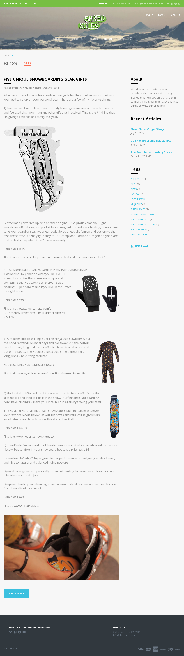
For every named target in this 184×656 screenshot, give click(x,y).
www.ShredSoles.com (28, 506)
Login (161, 15)
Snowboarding (140, 219)
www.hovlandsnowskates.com (36, 437)
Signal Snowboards (143, 214)
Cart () (175, 15)
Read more (16, 593)
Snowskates (138, 229)
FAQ (121, 39)
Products (74, 39)
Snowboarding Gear (143, 224)
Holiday (135, 194)
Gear (134, 184)
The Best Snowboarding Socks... (152, 152)
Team (93, 39)
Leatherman (138, 199)
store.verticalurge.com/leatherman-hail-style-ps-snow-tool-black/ (60, 257)
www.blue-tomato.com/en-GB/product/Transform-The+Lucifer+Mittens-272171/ (35, 313)
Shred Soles (138, 209)
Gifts (27, 63)
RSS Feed (141, 246)
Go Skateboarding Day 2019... (151, 140)
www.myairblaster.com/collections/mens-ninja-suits (51, 373)
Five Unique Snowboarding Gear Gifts (45, 79)
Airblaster (137, 179)
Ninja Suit (136, 204)
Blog (108, 39)
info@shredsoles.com (148, 3)
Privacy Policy (10, 648)
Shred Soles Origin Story (147, 129)
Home (56, 39)
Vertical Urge (139, 234)
